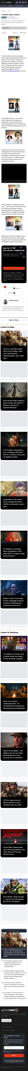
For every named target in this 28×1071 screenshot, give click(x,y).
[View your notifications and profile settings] (22, 2)
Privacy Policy (17, 1060)
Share (5, 32)
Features (4, 17)
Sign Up (14, 1055)
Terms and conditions (7, 1027)
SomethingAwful (13, 71)
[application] (14, 172)
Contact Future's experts (8, 1030)
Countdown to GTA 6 (19, 5)
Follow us (16, 32)
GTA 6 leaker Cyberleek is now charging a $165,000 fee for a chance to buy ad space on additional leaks (13, 963)
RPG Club (10, 5)
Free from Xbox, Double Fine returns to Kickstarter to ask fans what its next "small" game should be (14, 985)
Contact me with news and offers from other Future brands (13, 1051)
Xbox (9, 11)
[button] (25, 2)
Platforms (3, 11)
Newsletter (24, 32)
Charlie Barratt (11, 17)
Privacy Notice (8, 275)
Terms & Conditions (10, 1061)
